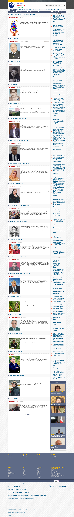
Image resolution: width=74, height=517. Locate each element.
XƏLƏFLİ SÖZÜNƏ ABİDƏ (57, 61)
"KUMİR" (9, 470)
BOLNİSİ (38, 472)
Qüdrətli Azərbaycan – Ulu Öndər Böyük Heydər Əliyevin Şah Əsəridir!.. (58, 299)
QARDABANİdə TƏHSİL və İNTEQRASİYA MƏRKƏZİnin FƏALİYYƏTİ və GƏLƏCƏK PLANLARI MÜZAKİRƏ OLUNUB (58, 50)
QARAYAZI (38, 473)
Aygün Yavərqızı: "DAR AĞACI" (58, 170)
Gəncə (36, 11)
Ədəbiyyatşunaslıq (40, 459)
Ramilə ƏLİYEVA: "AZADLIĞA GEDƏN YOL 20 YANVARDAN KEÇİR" (58, 338)
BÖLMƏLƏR (10, 454)
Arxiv (55, 9)
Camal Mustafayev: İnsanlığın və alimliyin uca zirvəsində (58, 179)
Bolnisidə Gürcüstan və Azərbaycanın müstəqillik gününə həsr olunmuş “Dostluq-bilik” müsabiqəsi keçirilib (58, 214)
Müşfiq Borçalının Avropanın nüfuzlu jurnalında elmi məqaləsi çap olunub (59, 202)
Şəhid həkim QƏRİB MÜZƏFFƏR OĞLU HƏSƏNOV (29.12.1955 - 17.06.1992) (58, 184)
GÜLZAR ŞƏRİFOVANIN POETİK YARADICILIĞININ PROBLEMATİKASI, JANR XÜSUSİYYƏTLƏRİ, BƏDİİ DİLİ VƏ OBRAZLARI (58, 44)
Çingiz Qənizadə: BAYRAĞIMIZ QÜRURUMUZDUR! (58, 351)
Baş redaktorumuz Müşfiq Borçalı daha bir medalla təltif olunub (58, 103)
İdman (24, 475)
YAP (25, 11)
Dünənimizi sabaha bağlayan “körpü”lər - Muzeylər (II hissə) (58, 304)
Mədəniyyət (39, 9)
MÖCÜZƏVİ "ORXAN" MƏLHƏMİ (58, 291)
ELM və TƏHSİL (25, 454)
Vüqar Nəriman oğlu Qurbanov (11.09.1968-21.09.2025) (58, 153)
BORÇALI (38, 470)
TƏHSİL (23, 9)
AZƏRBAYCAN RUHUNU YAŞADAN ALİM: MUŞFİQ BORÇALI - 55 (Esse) (59, 243)
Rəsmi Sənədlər (10, 457)
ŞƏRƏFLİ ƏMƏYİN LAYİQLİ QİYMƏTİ (59, 89)
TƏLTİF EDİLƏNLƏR (54, 474)
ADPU (9, 317)
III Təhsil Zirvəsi (55, 294)
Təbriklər (9, 471)
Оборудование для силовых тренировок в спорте (58, 241)
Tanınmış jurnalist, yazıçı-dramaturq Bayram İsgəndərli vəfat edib (59, 204)
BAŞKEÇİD (39, 471)
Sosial (24, 472)
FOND (58, 9)
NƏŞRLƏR (53, 472)
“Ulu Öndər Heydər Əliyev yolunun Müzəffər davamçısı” (58, 113)
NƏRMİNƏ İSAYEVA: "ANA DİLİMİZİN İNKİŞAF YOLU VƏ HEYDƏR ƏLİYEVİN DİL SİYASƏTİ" (59, 375)
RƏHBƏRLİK (53, 469)
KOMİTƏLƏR (53, 470)
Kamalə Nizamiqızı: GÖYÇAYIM (58, 26)
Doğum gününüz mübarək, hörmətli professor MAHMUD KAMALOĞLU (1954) (59, 225)
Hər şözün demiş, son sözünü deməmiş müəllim (58, 293)
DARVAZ (38, 477)
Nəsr (38, 457)
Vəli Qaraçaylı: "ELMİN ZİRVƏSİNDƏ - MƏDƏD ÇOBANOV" (59, 253)
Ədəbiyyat (34, 9)
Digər (52, 9)
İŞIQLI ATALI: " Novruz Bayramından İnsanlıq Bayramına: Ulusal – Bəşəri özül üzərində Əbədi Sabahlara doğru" (59, 314)
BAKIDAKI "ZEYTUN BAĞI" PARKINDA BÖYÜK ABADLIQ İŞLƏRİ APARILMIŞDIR (58, 289)
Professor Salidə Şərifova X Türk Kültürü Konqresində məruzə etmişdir (58, 143)
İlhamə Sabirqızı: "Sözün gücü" (58, 308)
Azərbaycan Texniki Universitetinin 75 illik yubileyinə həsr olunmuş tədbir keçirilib (59, 108)
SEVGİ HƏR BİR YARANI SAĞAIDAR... (57, 195)
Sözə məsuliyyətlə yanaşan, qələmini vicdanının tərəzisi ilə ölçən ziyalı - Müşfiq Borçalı (59, 95)
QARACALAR (39, 476)
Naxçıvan (39, 11)
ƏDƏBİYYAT (39, 454)
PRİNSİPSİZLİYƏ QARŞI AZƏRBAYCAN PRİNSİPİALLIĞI (58, 336)
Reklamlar (9, 475)
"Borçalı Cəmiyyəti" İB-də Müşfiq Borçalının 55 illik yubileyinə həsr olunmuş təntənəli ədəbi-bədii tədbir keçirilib (59, 231)
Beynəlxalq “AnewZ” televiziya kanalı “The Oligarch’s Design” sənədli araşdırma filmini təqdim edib (59, 105)
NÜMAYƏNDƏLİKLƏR (55, 471)
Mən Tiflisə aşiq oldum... (57, 123)
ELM (20, 9)
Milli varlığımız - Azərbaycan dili (58, 275)
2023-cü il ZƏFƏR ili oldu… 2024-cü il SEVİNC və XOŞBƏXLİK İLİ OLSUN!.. (59, 341)
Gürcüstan (48, 9)
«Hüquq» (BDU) (54, 457)
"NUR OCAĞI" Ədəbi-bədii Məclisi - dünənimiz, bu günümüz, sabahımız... (59, 326)
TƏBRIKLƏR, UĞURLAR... (57, 97)
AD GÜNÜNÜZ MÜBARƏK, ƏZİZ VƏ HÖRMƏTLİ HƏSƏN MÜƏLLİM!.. (59, 86)
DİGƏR (9, 467)
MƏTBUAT (53, 454)
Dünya (44, 9)
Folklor (38, 455)
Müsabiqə (10, 17)
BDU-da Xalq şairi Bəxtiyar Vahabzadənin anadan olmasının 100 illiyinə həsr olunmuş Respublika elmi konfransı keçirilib (59, 133)
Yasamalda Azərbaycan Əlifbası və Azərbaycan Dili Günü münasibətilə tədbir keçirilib (59, 173)
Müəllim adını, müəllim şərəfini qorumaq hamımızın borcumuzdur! (58, 334)
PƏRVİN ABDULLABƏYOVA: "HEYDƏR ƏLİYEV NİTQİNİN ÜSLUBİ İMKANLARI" (59, 378)
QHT (61, 11)
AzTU (56, 11)
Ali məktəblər (25, 457)
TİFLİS (38, 468)
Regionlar (48, 11)
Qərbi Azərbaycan (17, 317)
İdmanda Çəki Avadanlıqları (57, 244)
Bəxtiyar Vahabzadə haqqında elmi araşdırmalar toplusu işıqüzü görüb (59, 111)
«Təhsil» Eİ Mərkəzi (54, 458)
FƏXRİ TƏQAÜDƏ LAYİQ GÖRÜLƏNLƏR (57, 475)
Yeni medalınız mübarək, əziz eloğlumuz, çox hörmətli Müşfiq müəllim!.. (58, 92)
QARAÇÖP (38, 474)
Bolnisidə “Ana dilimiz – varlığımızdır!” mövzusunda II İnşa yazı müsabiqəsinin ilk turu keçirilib (59, 209)
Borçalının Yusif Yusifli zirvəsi (58, 222)
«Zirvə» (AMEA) (53, 456)
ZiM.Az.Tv (53, 465)
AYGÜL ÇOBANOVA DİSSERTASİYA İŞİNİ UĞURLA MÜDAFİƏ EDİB (59, 156)
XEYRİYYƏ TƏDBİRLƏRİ (55, 476)
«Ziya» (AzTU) (53, 455)
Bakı (28, 11)
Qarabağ (44, 11)
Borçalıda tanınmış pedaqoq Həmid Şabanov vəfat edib (59, 67)
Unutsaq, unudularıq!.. (11, 473)
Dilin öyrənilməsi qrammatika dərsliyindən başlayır (58, 217)
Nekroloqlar (10, 472)
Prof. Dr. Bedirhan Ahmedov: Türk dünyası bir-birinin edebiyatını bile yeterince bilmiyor (58, 16)
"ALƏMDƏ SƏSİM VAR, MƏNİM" (58, 359)
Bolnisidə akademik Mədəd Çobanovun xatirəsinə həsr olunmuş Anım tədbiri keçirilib (59, 32)
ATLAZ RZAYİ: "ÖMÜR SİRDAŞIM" (58, 39)
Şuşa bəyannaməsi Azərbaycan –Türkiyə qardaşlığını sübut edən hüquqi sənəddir (58, 368)
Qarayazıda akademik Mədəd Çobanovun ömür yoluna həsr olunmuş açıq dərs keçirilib (58, 228)
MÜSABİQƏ (39, 465)
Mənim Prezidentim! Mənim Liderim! (59, 332)
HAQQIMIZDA (53, 477)
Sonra (33, 414)
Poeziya (10, 41)
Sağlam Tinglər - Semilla (57, 251)
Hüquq (24, 469)
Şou (23, 477)
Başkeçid (13, 186)
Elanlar (17, 17)
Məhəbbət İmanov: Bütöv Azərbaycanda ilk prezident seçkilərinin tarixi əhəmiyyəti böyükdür (58, 323)
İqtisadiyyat (24, 471)
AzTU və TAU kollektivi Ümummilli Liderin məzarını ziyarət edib (58, 128)
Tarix (23, 468)
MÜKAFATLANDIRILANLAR (55, 473)
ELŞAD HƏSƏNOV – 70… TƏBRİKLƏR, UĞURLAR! (57, 63)
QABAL (38, 475)
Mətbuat (24, 459)
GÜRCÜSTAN (39, 467)
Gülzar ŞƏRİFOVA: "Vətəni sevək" (58, 69)
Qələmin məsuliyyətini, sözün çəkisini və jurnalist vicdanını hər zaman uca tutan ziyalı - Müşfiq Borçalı (58, 99)
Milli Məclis (21, 11)
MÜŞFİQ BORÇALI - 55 (57, 236)
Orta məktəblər (25, 458)
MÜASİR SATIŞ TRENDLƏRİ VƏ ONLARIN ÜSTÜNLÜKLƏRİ (58, 211)
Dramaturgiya (39, 458)
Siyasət (24, 470)
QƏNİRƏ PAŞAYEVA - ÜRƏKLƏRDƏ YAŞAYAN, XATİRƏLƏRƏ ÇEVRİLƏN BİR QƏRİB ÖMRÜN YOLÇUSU (59, 270)
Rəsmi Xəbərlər (15, 11)
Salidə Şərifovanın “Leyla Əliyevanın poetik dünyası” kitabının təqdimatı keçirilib (59, 181)
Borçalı (17, 401)
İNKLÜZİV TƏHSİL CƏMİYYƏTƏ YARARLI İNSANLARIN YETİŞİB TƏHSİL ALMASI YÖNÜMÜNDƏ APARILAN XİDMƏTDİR (58, 273)
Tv (61, 9)
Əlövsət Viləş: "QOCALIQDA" (58, 25)
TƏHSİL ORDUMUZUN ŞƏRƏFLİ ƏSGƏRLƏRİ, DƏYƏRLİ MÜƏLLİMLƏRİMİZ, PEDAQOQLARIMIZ (58, 264)
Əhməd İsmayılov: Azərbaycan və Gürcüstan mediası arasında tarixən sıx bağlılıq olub (59, 138)
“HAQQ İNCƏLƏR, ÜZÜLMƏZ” (58, 177)
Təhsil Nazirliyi (25, 456)
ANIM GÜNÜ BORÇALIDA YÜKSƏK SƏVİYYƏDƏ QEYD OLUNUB (59, 151)
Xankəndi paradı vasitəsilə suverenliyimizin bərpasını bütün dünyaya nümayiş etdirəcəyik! (58, 349)
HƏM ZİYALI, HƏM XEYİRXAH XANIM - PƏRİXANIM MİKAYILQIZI (59, 363)
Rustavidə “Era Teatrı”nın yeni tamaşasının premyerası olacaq (58, 54)
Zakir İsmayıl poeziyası (57, 74)
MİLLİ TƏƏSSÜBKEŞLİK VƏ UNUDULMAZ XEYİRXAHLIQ (58, 221)
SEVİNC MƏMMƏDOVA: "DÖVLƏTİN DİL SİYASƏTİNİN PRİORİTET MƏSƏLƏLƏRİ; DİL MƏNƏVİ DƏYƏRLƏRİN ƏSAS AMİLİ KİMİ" (59, 371)
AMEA (52, 11)
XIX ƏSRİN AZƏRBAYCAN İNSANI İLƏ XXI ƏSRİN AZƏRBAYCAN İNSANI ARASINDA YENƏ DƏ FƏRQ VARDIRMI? (59, 329)
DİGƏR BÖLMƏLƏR (26, 465)
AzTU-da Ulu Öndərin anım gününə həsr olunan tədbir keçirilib (58, 130)
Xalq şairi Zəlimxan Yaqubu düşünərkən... (57, 76)
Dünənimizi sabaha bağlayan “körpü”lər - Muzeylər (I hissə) (58, 307)
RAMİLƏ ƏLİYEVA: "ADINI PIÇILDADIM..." (57, 193)
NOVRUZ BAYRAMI (56, 317)
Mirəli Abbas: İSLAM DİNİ (57, 355)
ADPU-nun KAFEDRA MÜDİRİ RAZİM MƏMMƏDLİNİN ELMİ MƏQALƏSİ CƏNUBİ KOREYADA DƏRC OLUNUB (59, 72)
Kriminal (24, 476)
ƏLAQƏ (9, 476)
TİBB (27, 9)
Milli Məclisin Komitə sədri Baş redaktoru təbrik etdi (58, 234)
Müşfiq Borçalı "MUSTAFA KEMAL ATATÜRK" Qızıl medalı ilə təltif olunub (58, 190)
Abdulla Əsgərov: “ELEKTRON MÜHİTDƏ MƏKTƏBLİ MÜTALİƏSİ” (58, 284)
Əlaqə (64, 9)
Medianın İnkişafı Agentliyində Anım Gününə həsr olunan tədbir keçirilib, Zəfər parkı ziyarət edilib (59, 149)
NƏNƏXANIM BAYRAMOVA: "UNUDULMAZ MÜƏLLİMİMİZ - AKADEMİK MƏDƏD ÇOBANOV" (58, 81)
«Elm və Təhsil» (53, 459)
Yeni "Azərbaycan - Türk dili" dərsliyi (59, 219)
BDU (58, 11)
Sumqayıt (31, 11)
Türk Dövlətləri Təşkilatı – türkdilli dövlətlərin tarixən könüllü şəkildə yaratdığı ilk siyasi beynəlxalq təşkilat (58, 345)
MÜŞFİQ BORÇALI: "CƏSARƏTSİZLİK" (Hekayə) (58, 120)
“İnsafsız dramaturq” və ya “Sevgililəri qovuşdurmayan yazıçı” (59, 282)
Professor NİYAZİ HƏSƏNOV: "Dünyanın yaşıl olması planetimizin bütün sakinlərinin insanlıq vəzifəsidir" (59, 260)
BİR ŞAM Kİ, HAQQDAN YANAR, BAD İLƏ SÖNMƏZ (58, 175)
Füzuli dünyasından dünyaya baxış (58, 302)
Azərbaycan (13, 9)
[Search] (65, 5)
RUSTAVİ (38, 469)
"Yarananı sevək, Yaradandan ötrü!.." (59, 301)
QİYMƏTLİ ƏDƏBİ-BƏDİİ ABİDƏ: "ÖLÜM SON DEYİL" (58, 122)
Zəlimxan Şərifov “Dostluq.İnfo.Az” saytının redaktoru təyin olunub (59, 19)
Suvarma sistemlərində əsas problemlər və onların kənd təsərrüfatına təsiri (58, 247)
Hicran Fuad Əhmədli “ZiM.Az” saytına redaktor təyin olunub (58, 41)
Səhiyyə (24, 473)
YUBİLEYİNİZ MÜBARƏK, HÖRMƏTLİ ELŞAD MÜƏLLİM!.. (59, 65)
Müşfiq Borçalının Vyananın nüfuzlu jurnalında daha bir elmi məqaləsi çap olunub (59, 187)
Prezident (10, 11)
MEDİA (30, 9)
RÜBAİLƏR (13, 17)
